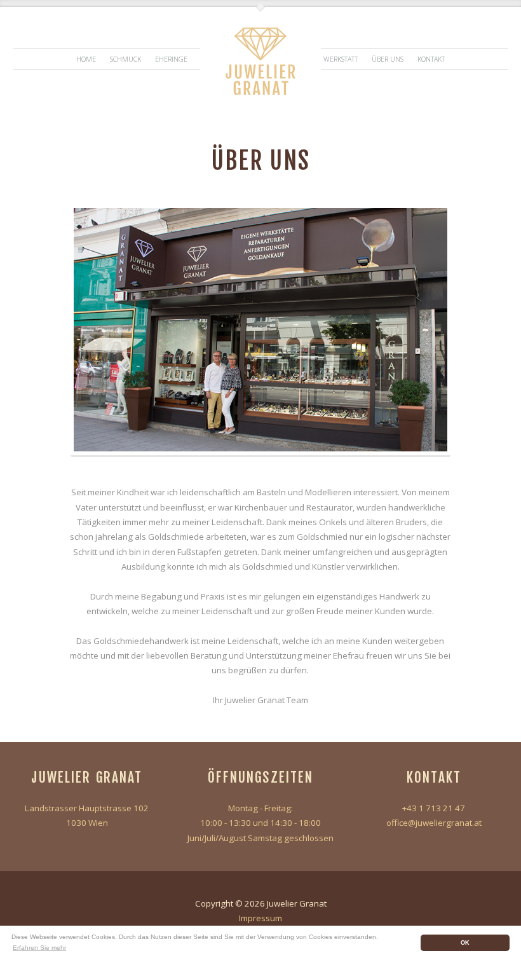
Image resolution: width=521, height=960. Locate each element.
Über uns (387, 59)
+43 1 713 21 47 (433, 808)
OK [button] (465, 943)
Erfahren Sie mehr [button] (39, 947)
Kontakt (431, 59)
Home (86, 59)
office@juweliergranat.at (434, 822)
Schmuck (125, 59)
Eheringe (171, 59)
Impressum (260, 918)
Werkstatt (340, 59)
